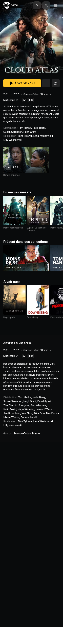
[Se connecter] (46, 5)
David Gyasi (44, 402)
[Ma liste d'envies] (46, 83)
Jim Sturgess (22, 406)
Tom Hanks (24, 128)
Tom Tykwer (25, 136)
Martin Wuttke (11, 418)
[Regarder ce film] (26, 160)
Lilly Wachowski (12, 140)
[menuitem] (37, 5)
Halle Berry (38, 128)
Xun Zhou (27, 414)
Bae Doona (52, 414)
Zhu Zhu (8, 406)
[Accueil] (10, 5)
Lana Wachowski (43, 136)
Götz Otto (39, 414)
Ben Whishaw (38, 406)
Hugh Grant (29, 132)
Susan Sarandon (12, 132)
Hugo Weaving (26, 410)
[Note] (56, 83)
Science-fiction (31, 94)
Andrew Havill (29, 418)
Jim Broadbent (11, 414)
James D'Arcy (44, 410)
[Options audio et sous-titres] (16, 100)
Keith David (9, 410)
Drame (44, 94)
